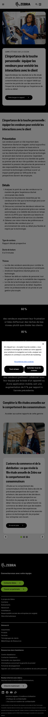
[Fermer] (43, 344)
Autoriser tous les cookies (34, 369)
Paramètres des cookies (24, 362)
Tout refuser (14, 369)
